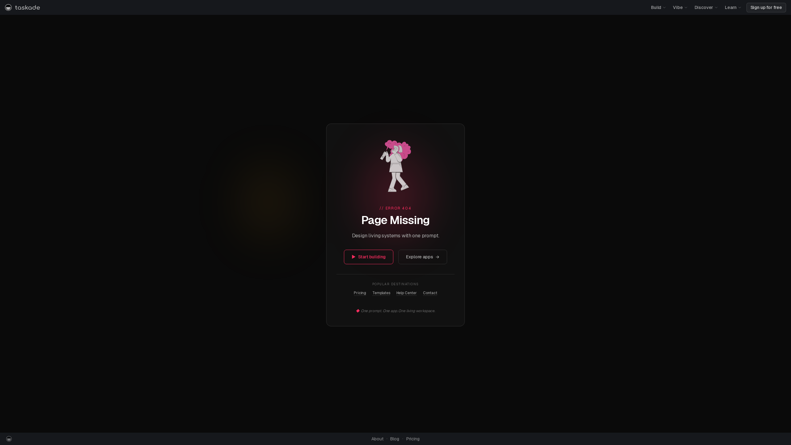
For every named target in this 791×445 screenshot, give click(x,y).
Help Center (406, 292)
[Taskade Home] (22, 7)
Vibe (678, 7)
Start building (369, 257)
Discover (704, 7)
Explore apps (422, 257)
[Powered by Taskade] (9, 438)
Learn (730, 7)
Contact (430, 292)
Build (656, 7)
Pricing (360, 292)
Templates (381, 292)
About (377, 439)
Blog (394, 439)
